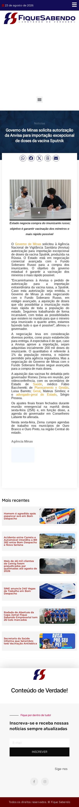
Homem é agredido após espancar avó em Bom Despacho (20, 516)
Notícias (39, 123)
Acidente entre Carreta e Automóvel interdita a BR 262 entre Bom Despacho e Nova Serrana (20, 541)
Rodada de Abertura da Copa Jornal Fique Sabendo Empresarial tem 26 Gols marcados (21, 616)
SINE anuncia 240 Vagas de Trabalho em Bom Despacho (19, 591)
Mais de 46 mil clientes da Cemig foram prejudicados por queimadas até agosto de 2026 (20, 565)
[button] (39, 100)
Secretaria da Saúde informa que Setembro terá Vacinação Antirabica (20, 641)
